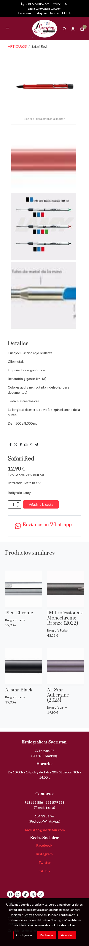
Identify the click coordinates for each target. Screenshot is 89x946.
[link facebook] (10, 894)
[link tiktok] (25, 894)
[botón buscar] (64, 29)
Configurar (24, 935)
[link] (44, 28)
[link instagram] (17, 894)
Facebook (24, 13)
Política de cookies (63, 925)
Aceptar (67, 935)
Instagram (41, 13)
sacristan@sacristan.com (44, 830)
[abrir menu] (7, 29)
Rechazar (47, 935)
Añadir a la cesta (41, 504)
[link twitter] (33, 894)
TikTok (66, 13)
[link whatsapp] (40, 894)
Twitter (54, 13)
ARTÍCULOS (17, 46)
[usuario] (73, 29)
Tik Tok (45, 871)
